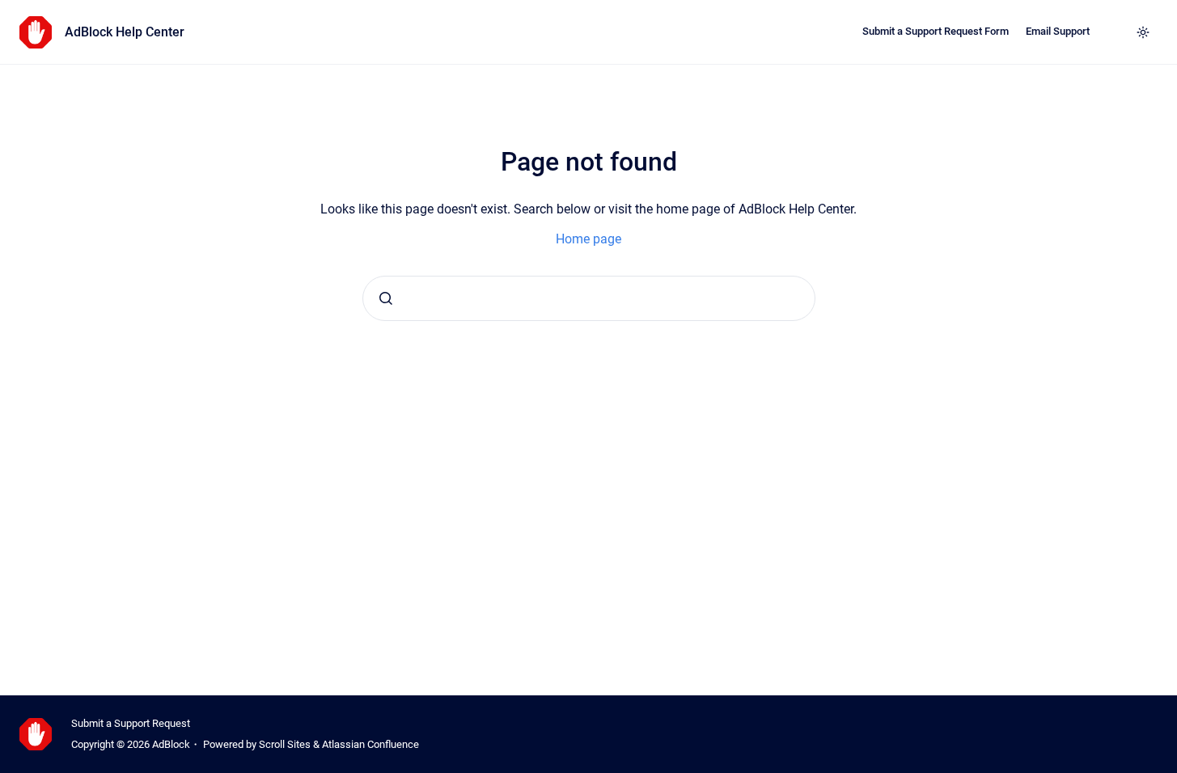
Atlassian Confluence (370, 744)
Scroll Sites (285, 744)
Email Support (1058, 31)
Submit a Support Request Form (935, 31)
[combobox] (589, 298)
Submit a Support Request (130, 723)
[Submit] (386, 298)
